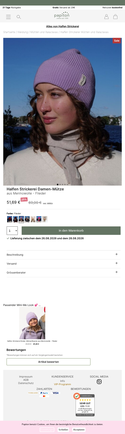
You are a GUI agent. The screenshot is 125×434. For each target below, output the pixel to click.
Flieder (14, 213)
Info (62, 381)
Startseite (9, 32)
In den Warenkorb (71, 230)
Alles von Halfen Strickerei (62, 26)
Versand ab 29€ (64, 7)
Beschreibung (15, 254)
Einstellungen (47, 429)
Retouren (112, 7)
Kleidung (23, 32)
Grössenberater (16, 272)
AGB (25, 379)
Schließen (63, 429)
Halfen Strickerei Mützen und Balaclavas (84, 32)
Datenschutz (26, 383)
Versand (12, 263)
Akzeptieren (78, 429)
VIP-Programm (62, 384)
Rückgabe (12, 7)
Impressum (26, 376)
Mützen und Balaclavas (44, 32)
